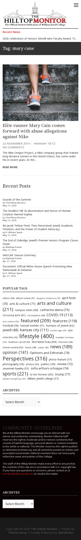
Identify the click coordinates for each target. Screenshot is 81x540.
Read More (10, 167)
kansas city (34, 329)
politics (48, 364)
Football (11, 325)
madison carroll (19, 342)
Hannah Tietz (44, 143)
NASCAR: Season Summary (19, 255)
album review (25, 298)
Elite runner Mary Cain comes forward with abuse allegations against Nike (35, 131)
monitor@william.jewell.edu (18, 473)
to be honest (41, 374)
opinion (15, 352)
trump (62, 374)
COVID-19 (60, 314)
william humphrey (14, 378)
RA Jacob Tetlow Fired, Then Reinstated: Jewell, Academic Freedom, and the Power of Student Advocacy (38, 227)
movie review (13, 347)
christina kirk (14, 315)
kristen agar (58, 330)
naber (43, 347)
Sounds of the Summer (17, 199)
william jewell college (43, 378)
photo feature (60, 359)
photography (13, 364)
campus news (26, 310)
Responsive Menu (76, 5)
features (64, 320)
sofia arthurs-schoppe (49, 368)
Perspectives (25, 358)
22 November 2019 (16, 143)
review (65, 364)
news (61, 347)
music (30, 347)
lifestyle (36, 336)
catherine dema (54, 310)
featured (36, 320)
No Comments (13, 147)
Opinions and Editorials (49, 353)
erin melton (11, 321)
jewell (10, 330)
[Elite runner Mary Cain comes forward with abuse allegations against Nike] (40, 92)
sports (15, 373)
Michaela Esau (44, 342)
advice (8, 298)
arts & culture (22, 304)
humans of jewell (60, 325)
